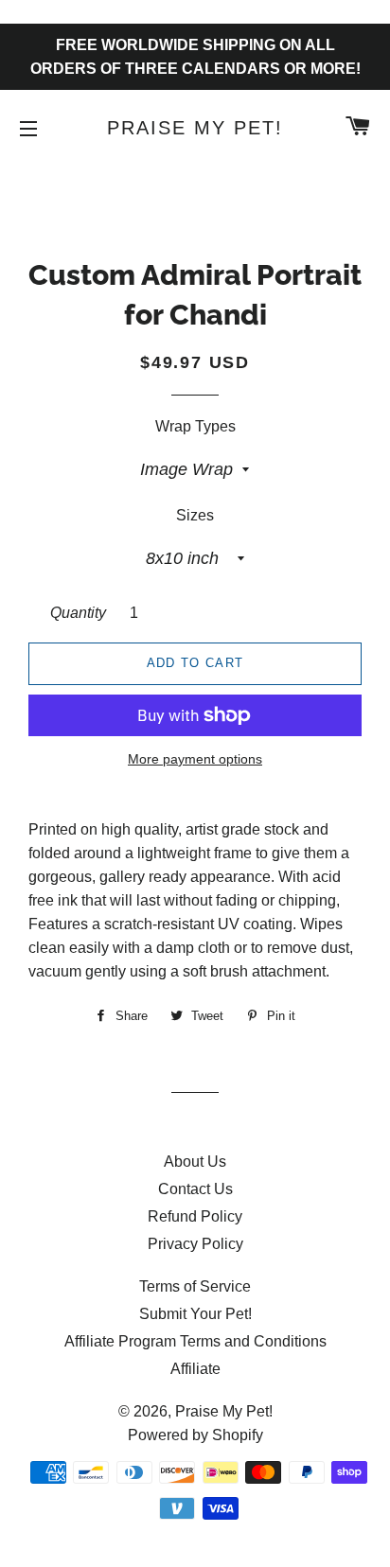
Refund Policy (195, 1216)
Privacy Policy (195, 1244)
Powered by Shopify (195, 1435)
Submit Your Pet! (195, 1314)
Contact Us (195, 1189)
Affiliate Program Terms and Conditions (195, 1341)
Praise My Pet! (195, 127)
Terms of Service (195, 1286)
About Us (195, 1161)
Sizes (195, 515)
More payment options (195, 758)
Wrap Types (195, 426)
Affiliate (195, 1369)
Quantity (78, 613)
